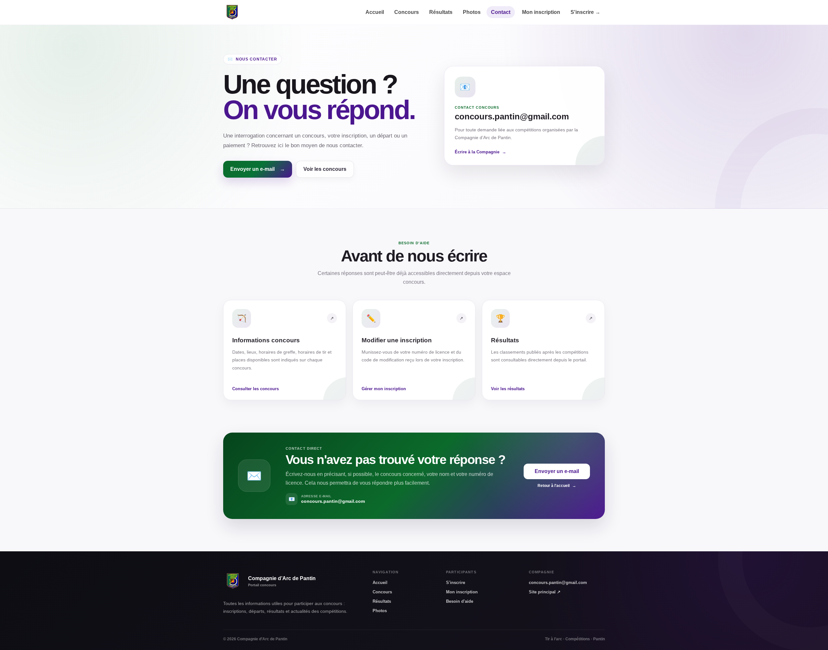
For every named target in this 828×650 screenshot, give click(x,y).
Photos (472, 12)
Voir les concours (324, 169)
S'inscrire (585, 12)
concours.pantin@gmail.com (558, 582)
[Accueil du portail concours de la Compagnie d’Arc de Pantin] (232, 12)
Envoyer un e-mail (257, 169)
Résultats (441, 12)
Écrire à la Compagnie (480, 151)
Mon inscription (541, 12)
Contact (500, 12)
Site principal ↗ (545, 591)
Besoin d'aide (459, 601)
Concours (407, 12)
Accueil (375, 12)
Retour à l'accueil (557, 485)
